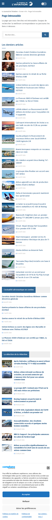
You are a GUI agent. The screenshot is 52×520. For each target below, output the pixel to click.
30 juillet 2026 (20, 383)
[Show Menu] (3, 4)
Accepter (26, 494)
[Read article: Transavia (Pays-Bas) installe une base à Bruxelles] (8, 264)
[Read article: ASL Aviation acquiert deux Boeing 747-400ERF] (8, 163)
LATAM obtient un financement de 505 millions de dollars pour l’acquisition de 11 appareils (32, 112)
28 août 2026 (21, 58)
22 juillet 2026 (19, 453)
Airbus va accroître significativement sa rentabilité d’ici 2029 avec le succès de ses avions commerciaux (32, 447)
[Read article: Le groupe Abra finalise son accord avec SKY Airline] (8, 174)
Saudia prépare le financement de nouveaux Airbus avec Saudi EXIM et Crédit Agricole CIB (31, 138)
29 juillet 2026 (19, 405)
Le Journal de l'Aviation (10, 11)
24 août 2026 (21, 210)
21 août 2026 (21, 253)
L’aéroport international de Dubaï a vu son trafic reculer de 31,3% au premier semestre (32, 125)
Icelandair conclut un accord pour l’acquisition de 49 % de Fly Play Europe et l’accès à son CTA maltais (32, 275)
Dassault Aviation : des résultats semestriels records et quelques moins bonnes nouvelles (30, 423)
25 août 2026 (21, 166)
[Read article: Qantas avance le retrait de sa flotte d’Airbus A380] (8, 77)
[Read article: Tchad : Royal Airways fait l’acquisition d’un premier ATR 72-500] (8, 229)
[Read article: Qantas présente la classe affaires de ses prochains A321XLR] (8, 66)
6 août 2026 (19, 367)
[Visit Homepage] (22, 3)
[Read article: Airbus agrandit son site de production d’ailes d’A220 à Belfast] (8, 185)
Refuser (26, 501)
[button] (48, 468)
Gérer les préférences (26, 508)
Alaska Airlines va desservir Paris (29, 250)
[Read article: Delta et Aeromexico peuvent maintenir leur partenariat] (8, 196)
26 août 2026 (21, 94)
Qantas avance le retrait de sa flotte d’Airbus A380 (23, 318)
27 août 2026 (21, 69)
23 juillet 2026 (19, 429)
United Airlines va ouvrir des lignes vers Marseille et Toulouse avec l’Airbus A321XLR (32, 87)
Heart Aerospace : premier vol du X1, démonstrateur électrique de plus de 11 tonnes (32, 239)
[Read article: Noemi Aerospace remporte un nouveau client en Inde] (8, 152)
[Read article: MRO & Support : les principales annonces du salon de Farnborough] (7, 436)
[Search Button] (45, 34)
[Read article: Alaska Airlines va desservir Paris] (8, 253)
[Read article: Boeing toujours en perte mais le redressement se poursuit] (7, 401)
